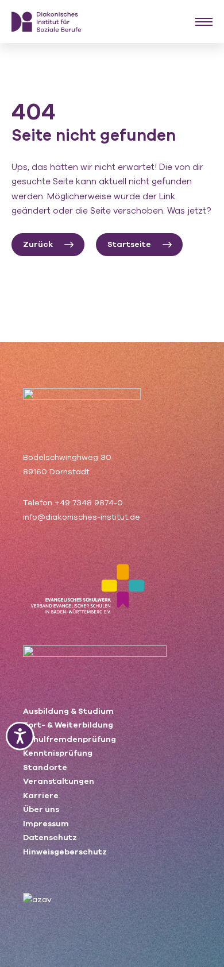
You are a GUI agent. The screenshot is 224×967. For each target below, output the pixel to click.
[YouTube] (91, 863)
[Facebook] (27, 863)
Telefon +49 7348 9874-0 (73, 502)
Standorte (45, 767)
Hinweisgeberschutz (65, 851)
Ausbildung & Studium (68, 711)
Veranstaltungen (58, 781)
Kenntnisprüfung (57, 753)
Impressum (46, 823)
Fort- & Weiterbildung (68, 725)
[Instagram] (47, 863)
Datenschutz (50, 837)
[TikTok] (112, 863)
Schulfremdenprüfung (69, 739)
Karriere (41, 795)
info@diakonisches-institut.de (81, 517)
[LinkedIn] (68, 863)
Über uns (41, 809)
